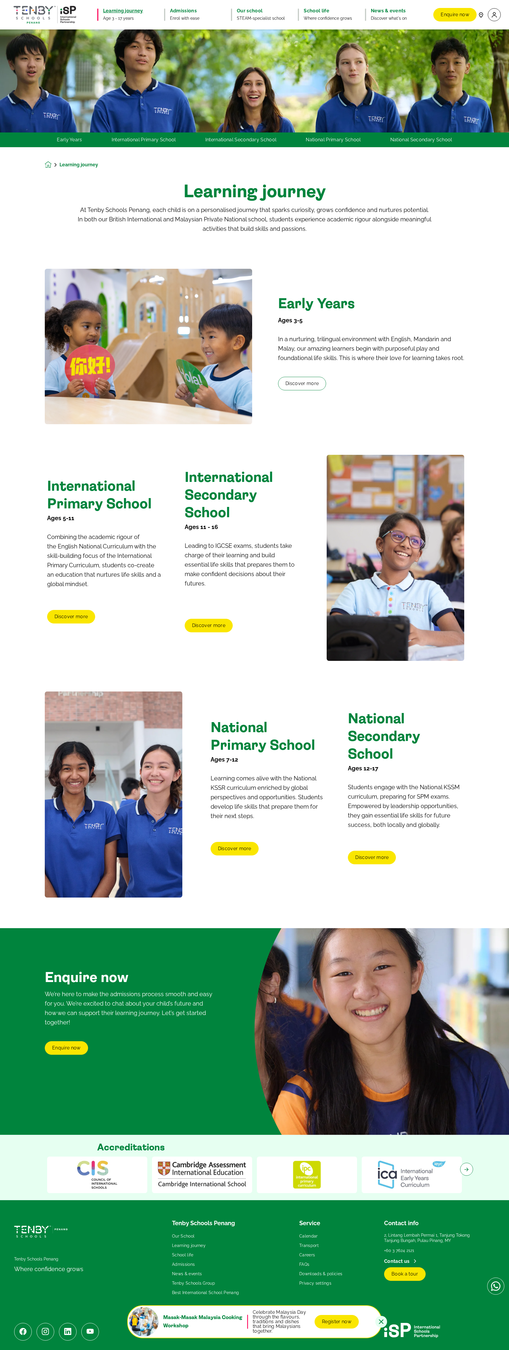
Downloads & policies (320, 1273)
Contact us (397, 1261)
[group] (97, 1175)
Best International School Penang (205, 1292)
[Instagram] (45, 1332)
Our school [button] (249, 11)
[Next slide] (466, 1169)
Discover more (302, 383)
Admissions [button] (183, 11)
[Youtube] (90, 1332)
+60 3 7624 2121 (399, 1250)
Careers (307, 1255)
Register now (336, 1321)
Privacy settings (315, 1283)
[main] (254, 689)
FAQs (304, 1264)
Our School (183, 1236)
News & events (187, 1273)
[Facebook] (23, 1332)
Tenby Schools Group (193, 1283)
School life (183, 1255)
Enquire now (455, 14)
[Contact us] (481, 14)
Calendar (308, 1236)
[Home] (44, 15)
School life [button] (316, 11)
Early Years (69, 139)
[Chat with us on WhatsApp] (495, 1286)
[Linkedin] (68, 1332)
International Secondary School (241, 139)
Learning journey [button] (123, 11)
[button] (494, 15)
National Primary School (333, 139)
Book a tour (404, 1274)
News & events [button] (388, 11)
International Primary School (144, 139)
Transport (309, 1245)
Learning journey (189, 1245)
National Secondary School (421, 139)
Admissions (183, 1264)
